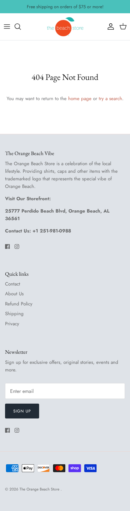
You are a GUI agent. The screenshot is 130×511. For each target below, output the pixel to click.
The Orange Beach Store (40, 489)
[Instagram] (17, 246)
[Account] (109, 26)
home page (80, 98)
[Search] (21, 26)
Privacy (12, 323)
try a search (110, 98)
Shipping (14, 313)
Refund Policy (18, 303)
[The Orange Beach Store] (65, 26)
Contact (12, 283)
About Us (14, 293)
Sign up (22, 411)
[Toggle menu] (7, 26)
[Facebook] (7, 246)
